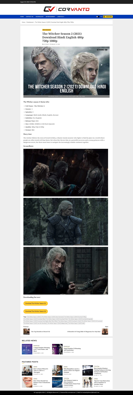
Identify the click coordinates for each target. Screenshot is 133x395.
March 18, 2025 (38, 386)
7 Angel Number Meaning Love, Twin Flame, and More (41, 349)
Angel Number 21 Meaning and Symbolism (72, 349)
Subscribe (109, 16)
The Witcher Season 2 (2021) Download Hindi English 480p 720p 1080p (40, 321)
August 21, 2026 (39, 374)
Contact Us (29, 16)
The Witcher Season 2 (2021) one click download (35, 323)
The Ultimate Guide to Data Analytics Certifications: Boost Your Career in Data (72, 383)
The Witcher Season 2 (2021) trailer (76, 323)
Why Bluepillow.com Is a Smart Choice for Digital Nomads (72, 370)
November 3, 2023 (39, 353)
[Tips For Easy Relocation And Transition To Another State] (87, 382)
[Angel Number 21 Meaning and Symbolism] (57, 349)
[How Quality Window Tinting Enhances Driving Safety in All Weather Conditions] (87, 370)
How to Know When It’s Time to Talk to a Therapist (40, 370)
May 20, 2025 (68, 374)
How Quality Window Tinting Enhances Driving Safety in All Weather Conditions (102, 371)
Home (22, 16)
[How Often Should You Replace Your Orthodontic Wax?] (27, 382)
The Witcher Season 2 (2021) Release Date (57, 323)
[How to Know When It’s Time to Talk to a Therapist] (27, 370)
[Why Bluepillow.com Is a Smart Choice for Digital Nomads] (57, 370)
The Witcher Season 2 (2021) (34, 317)
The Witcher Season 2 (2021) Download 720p (56, 319)
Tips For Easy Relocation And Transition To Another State (102, 382)
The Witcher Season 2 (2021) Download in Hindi (69, 321)
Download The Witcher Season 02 (35, 303)
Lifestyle (60, 16)
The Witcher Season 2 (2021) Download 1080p (75, 317)
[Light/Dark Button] (97, 16)
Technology (39, 16)
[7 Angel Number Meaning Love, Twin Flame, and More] (27, 349)
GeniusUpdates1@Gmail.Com (90, 392)
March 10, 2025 (99, 386)
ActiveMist (46, 44)
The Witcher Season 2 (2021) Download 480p (34, 319)
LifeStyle (35, 366)
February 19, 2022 (55, 44)
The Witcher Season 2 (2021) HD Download (92, 321)
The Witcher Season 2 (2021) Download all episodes (80, 319)
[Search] (101, 16)
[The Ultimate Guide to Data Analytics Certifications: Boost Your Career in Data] (57, 382)
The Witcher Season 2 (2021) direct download (52, 317)
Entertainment (50, 16)
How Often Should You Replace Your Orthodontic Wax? (41, 382)
